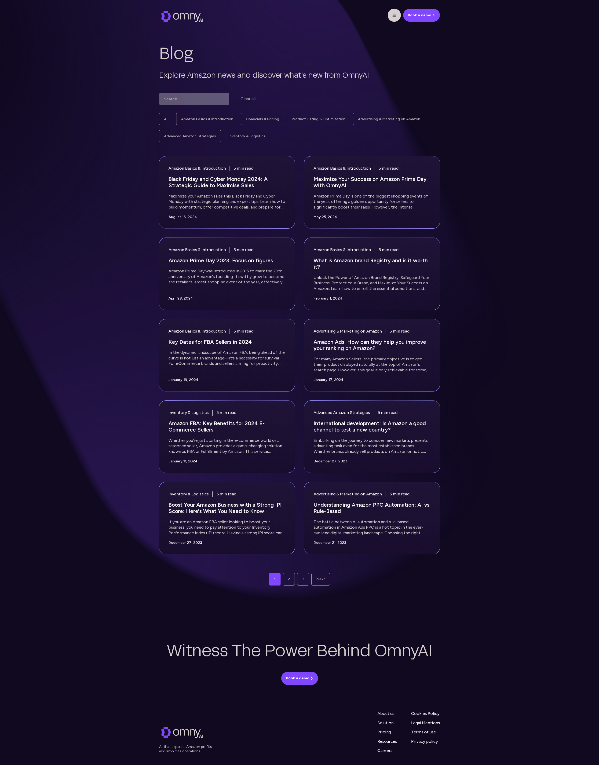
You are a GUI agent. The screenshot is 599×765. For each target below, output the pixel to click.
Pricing (384, 732)
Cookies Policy (425, 713)
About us (385, 713)
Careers (384, 750)
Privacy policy (424, 741)
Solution (385, 722)
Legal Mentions (425, 722)
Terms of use (423, 732)
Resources (387, 741)
